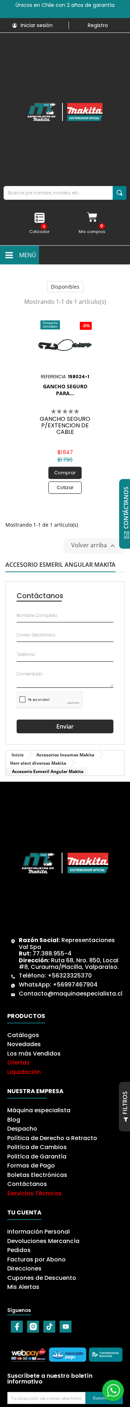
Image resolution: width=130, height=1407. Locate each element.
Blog (13, 1119)
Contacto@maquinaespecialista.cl (70, 993)
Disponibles (65, 286)
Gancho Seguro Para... (65, 390)
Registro (98, 25)
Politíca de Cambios (37, 1147)
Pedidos (19, 1250)
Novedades (24, 1044)
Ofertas (18, 1062)
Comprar (65, 472)
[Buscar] (119, 193)
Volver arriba (94, 545)
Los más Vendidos (34, 1053)
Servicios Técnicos (34, 1193)
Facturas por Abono (36, 1259)
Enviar (65, 726)
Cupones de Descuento (41, 1278)
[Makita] (65, 112)
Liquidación (24, 1072)
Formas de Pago (31, 1165)
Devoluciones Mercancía (43, 1241)
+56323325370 (70, 975)
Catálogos (23, 1035)
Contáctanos (27, 1184)
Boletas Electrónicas (37, 1175)
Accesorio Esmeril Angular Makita (60, 565)
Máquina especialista (38, 1110)
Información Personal (38, 1231)
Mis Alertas (23, 1287)
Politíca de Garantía (36, 1156)
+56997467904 (75, 984)
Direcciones (24, 1268)
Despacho (22, 1129)
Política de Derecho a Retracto (52, 1138)
